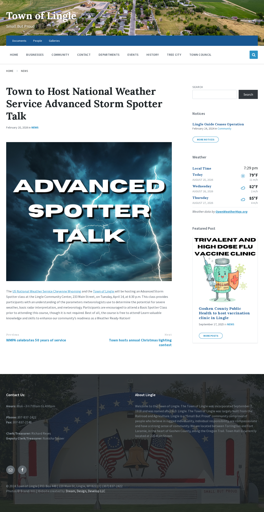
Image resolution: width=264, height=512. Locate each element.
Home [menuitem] (14, 55)
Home (9, 71)
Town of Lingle (41, 15)
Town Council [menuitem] (200, 55)
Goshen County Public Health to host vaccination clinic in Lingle (224, 313)
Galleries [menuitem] (54, 41)
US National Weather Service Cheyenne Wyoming (46, 291)
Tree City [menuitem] (174, 55)
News (24, 71)
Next (168, 334)
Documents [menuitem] (19, 41)
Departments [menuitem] (109, 55)
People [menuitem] (37, 41)
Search (197, 87)
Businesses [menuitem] (35, 55)
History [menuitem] (152, 55)
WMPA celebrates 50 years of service (36, 340)
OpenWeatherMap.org (232, 211)
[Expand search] (254, 55)
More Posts (210, 335)
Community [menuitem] (60, 55)
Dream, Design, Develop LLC (85, 491)
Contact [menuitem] (84, 55)
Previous (12, 334)
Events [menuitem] (132, 55)
